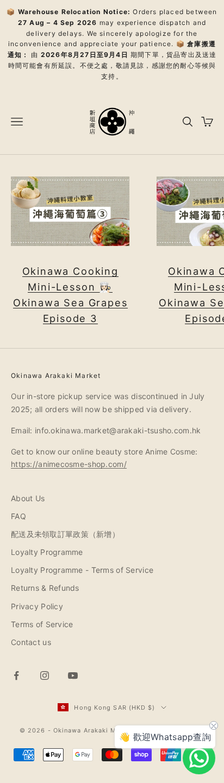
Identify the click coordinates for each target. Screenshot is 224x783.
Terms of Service (42, 624)
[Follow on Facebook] (16, 675)
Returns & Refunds (45, 587)
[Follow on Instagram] (44, 675)
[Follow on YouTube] (72, 675)
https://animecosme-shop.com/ (69, 464)
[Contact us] (199, 758)
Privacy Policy (37, 606)
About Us (28, 498)
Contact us (31, 642)
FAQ (18, 516)
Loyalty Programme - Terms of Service (82, 569)
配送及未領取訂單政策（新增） (65, 534)
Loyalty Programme (47, 552)
